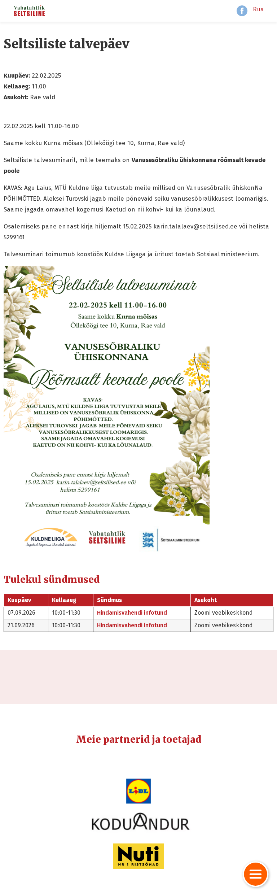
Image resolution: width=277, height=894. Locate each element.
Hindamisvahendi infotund (132, 612)
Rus (258, 9)
